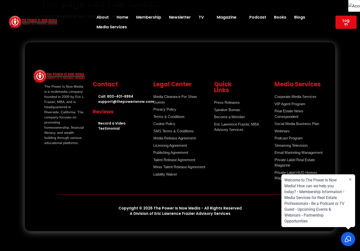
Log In (346, 22)
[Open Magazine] (239, 17)
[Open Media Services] (130, 27)
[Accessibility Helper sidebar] (354, 6)
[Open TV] (207, 17)
